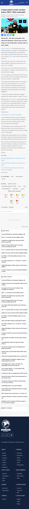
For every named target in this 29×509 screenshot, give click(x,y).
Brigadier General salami (9, 186)
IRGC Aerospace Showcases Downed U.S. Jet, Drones (13, 393)
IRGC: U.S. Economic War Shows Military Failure (13, 237)
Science (4, 464)
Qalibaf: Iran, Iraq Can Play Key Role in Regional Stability (14, 252)
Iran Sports (5, 488)
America (19, 460)
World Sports (5, 490)
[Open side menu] (2, 3)
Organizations (20, 464)
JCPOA (11, 56)
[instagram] (7, 435)
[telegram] (11, 435)
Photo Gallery (20, 476)
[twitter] (3, 435)
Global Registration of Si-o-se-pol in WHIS (11, 385)
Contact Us (19, 490)
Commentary (5, 476)
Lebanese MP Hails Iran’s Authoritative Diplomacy (13, 234)
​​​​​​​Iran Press (15, 188)
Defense (4, 462)
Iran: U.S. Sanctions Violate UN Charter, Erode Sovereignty (14, 249)
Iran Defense (19, 176)
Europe (18, 457)
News (3, 480)
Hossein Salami (12, 183)
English (18, 499)
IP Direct (4, 499)
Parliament (4, 467)
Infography (19, 473)
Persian (18, 503)
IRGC (19, 186)
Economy (4, 457)
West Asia (19, 453)
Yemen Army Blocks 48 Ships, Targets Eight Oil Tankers (14, 320)
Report (4, 478)
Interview (4, 473)
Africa (18, 462)
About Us (19, 488)
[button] (14, 26)
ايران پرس (22, 188)
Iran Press (3, 48)
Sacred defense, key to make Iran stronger (11, 114)
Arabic (18, 501)
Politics (4, 453)
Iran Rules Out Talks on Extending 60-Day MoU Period (14, 373)
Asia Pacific (20, 455)
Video (3, 179)
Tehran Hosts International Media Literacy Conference (13, 356)
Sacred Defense (13, 99)
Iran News (9, 48)
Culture (4, 460)
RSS (18, 492)
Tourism (4, 455)
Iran (12, 176)
